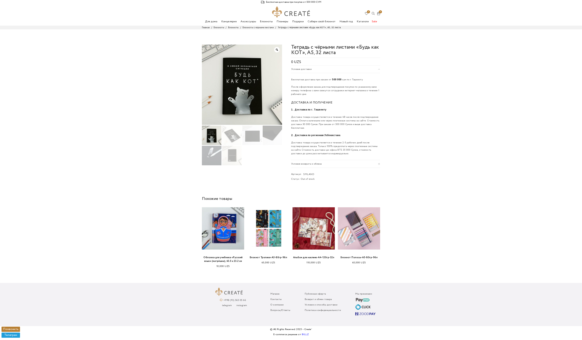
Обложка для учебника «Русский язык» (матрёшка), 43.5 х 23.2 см (223, 259)
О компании (277, 305)
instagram (241, 305)
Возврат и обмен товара (318, 299)
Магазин (275, 294)
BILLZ (305, 334)
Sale (374, 21)
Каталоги (363, 21)
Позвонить (10, 329)
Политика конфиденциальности (323, 310)
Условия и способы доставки (321, 305)
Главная (206, 28)
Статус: (295, 179)
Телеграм (10, 335)
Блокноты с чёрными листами (258, 28)
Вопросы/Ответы (280, 310)
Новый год (346, 21)
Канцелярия (229, 21)
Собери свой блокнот (322, 21)
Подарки (298, 21)
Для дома (211, 21)
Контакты (276, 299)
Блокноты (266, 21)
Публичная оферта (315, 294)
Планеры (282, 21)
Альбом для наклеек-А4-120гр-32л (313, 257)
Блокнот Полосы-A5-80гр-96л (359, 257)
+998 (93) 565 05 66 (235, 300)
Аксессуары (248, 21)
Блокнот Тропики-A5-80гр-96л (268, 257)
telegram (227, 305)
